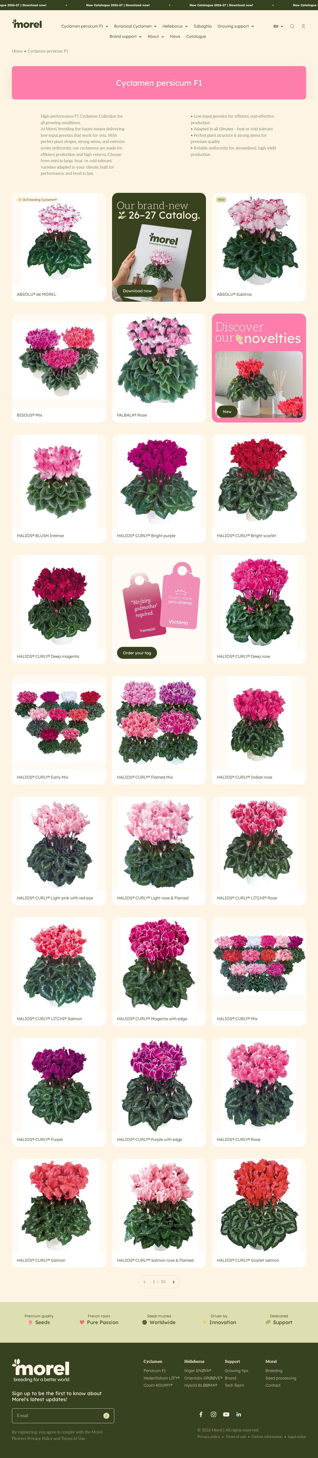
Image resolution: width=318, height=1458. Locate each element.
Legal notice (297, 1437)
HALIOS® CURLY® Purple (40, 1139)
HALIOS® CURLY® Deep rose (243, 656)
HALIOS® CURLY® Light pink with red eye (55, 897)
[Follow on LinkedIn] (239, 1414)
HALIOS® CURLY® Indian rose (244, 777)
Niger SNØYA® (197, 1370)
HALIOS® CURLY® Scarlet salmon (248, 1260)
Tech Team (234, 1385)
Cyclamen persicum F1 (82, 26)
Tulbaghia (203, 26)
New (227, 411)
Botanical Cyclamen (133, 26)
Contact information (267, 1437)
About (153, 36)
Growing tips (236, 1370)
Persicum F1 (155, 1370)
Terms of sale (236, 1437)
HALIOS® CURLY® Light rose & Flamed (153, 897)
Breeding (274, 1370)
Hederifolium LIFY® (162, 1377)
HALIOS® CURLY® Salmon (41, 1260)
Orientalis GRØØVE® (203, 1377)
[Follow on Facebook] (201, 1414)
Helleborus (172, 26)
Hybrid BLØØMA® (200, 1385)
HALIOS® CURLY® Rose (238, 1139)
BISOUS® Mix (29, 415)
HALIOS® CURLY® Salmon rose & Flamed (155, 1260)
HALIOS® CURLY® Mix (237, 1018)
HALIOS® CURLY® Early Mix (42, 777)
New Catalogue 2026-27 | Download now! (73, 5)
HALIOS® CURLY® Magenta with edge (152, 1018)
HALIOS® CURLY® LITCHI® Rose (247, 897)
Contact (273, 1385)
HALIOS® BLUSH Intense (40, 535)
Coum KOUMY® (158, 1385)
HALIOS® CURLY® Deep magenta (48, 656)
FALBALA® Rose (132, 415)
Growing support (233, 26)
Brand (230, 1377)
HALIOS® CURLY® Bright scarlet (246, 535)
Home (17, 51)
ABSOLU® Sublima (234, 294)
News (175, 36)
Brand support (123, 36)
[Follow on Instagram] (213, 1414)
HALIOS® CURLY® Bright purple (146, 535)
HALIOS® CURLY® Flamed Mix (145, 777)
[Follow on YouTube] (226, 1414)
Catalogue (196, 36)
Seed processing (281, 1377)
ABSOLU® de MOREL (36, 294)
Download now (137, 290)
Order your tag (137, 652)
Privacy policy (209, 1437)
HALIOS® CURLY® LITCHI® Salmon (49, 1018)
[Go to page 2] (173, 1282)
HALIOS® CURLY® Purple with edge (149, 1139)
